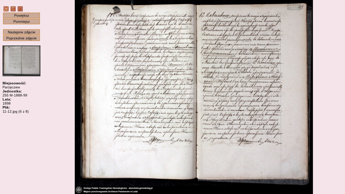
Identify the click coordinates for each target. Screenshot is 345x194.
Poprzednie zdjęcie (21, 38)
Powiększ (21, 15)
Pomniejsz (21, 21)
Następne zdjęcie (21, 32)
